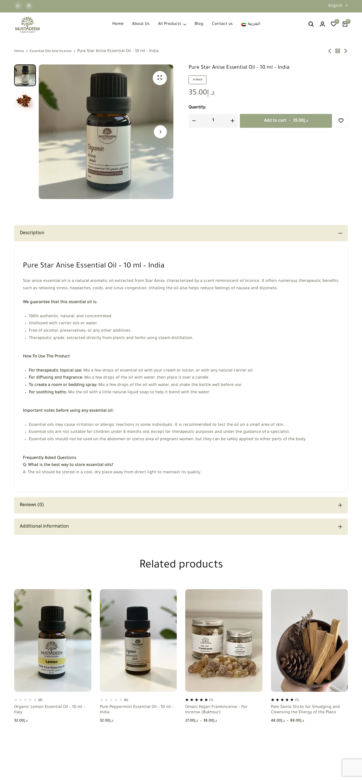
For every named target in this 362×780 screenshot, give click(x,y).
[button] (333, 24)
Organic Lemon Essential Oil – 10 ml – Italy (49, 710)
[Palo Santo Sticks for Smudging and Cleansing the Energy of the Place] (309, 640)
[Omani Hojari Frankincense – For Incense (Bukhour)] (223, 640)
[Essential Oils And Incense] (337, 51)
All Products (169, 24)
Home (118, 24)
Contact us (222, 24)
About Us (141, 24)
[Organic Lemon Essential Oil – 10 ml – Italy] (52, 640)
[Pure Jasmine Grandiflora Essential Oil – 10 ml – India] (345, 51)
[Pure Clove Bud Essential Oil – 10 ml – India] (329, 51)
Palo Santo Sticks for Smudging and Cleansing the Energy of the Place (305, 710)
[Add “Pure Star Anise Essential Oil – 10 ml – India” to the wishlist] (341, 121)
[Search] (311, 24)
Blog (199, 24)
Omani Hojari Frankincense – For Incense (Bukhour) (216, 710)
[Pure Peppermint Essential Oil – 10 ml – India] (138, 640)
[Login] (322, 24)
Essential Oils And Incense (51, 51)
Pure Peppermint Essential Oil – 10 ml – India (137, 710)
